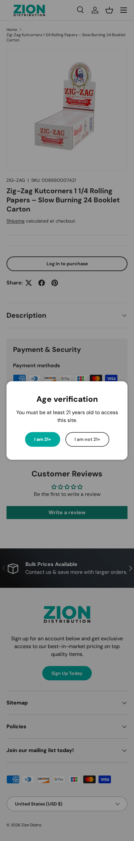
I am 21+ (42, 439)
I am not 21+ (87, 439)
